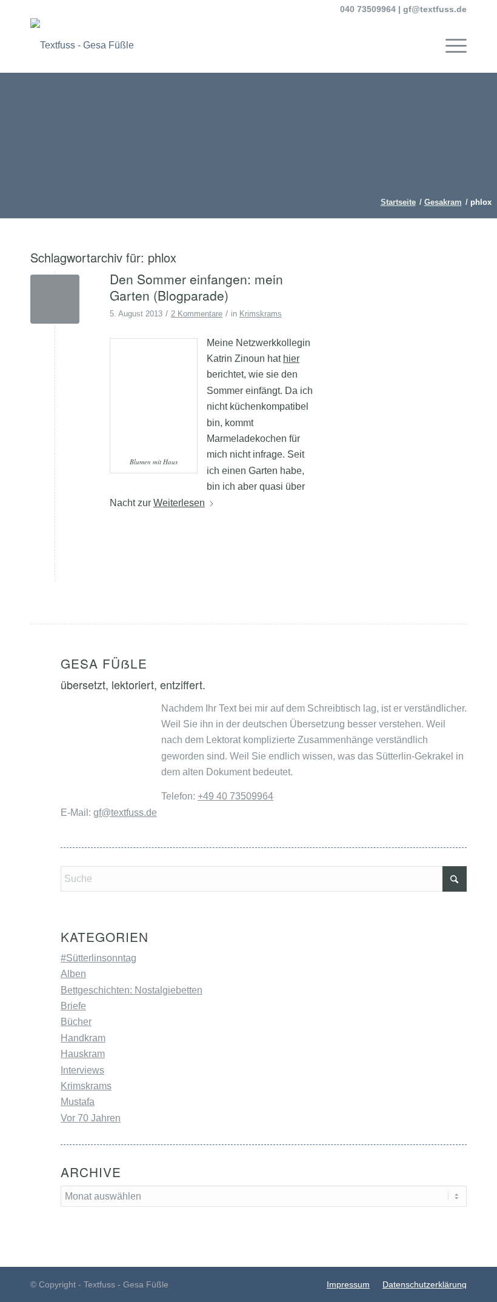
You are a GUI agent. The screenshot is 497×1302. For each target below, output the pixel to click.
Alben (73, 974)
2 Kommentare (196, 313)
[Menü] (450, 45)
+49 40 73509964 (235, 796)
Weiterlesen (179, 503)
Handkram (83, 1038)
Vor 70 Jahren (91, 1118)
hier (291, 358)
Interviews (82, 1070)
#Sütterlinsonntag (98, 958)
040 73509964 (368, 9)
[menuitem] (450, 45)
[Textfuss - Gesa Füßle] (82, 45)
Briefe (73, 1006)
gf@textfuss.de (435, 9)
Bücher (76, 1022)
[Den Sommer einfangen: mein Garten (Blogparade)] (54, 299)
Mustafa (78, 1102)
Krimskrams (260, 313)
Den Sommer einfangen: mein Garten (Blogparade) (196, 287)
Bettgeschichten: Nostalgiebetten (131, 990)
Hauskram (83, 1054)
